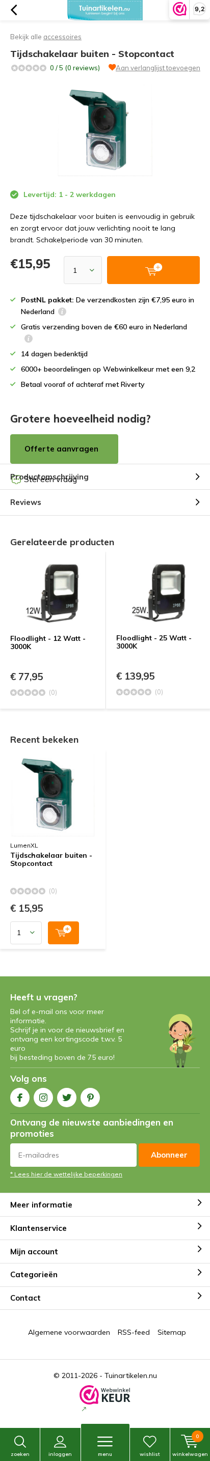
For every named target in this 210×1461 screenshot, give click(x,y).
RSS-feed (134, 1332)
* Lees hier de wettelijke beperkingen (66, 1174)
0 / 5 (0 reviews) (75, 68)
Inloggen (60, 1454)
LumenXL (24, 845)
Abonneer (169, 1155)
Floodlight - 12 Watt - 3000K (48, 642)
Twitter (66, 1097)
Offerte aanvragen (61, 449)
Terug (13, 10)
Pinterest (90, 1097)
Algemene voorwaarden (69, 1332)
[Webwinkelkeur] (105, 1399)
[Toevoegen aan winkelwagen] (63, 932)
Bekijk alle (46, 37)
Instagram (43, 1097)
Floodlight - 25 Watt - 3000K (154, 642)
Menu (105, 1454)
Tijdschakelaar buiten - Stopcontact (51, 860)
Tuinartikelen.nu (130, 1375)
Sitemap (172, 1332)
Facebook (20, 1097)
